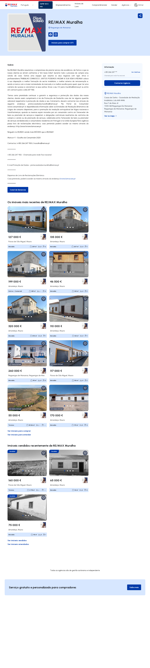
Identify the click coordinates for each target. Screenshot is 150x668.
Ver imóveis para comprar (19, 431)
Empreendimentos (63, 5)
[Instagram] (56, 34)
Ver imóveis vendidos (17, 540)
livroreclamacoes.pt (68, 179)
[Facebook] (50, 34)
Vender (114, 5)
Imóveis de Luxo (79, 5)
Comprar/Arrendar (99, 5)
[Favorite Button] (43, 209)
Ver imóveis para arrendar (19, 434)
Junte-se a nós (44, 5)
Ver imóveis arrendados (18, 544)
